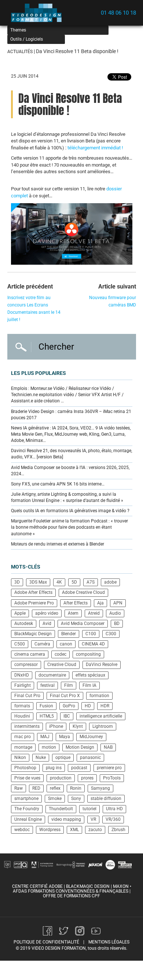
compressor (26, 664)
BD (117, 623)
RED (36, 788)
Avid (47, 623)
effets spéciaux (90, 675)
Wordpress (49, 829)
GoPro (69, 705)
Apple (20, 613)
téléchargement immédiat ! (95, 147)
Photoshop (25, 767)
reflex (55, 788)
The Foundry (26, 808)
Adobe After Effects (33, 592)
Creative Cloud (61, 664)
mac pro (22, 736)
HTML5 (47, 716)
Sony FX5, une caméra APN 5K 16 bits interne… (57, 484)
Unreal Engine (28, 819)
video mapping (66, 819)
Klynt (78, 726)
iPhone (56, 726)
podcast (79, 767)
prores (87, 778)
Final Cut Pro (27, 695)
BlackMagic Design (33, 633)
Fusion (46, 705)
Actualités (20, 51)
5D (74, 582)
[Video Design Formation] (38, 13)
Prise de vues (27, 778)
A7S (91, 582)
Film (68, 685)
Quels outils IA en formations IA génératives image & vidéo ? (70, 510)
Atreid (94, 613)
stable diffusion (106, 798)
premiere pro (109, 767)
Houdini (22, 716)
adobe (110, 582)
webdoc (22, 829)
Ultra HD (114, 808)
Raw (18, 788)
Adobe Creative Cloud (83, 592)
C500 (19, 644)
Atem (73, 613)
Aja (100, 603)
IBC (66, 716)
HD (88, 705)
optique (62, 757)
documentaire (52, 675)
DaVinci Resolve (101, 664)
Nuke (41, 757)
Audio (115, 613)
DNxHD (21, 675)
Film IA (89, 685)
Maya (64, 736)
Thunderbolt (61, 808)
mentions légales (108, 942)
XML (74, 829)
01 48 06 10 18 (118, 13)
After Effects (75, 603)
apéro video (46, 613)
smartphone (26, 798)
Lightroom (102, 726)
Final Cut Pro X (65, 695)
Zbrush (118, 829)
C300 (111, 633)
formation (99, 695)
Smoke (55, 798)
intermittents (27, 726)
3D (17, 582)
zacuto (95, 829)
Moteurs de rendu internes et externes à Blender (57, 544)
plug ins (54, 767)
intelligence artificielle (101, 716)
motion (49, 747)
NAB (108, 747)
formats (22, 705)
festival (47, 685)
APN (117, 603)
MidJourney (91, 736)
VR (93, 819)
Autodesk (23, 623)
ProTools (112, 778)
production (61, 778)
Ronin (75, 788)
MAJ (45, 736)
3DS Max (38, 582)
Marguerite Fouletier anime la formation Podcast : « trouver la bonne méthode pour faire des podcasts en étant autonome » (69, 527)
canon (66, 644)
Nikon (20, 757)
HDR (104, 705)
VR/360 (113, 819)
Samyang (100, 788)
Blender (68, 633)
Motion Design (80, 747)
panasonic (90, 757)
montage (23, 747)
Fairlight (22, 685)
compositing (88, 654)
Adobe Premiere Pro (34, 603)
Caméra (42, 644)
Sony (76, 798)
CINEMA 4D (93, 644)
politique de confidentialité (46, 942)
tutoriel (89, 808)
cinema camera (29, 654)
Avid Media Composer (82, 623)
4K (59, 582)
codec (60, 654)
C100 (90, 633)
